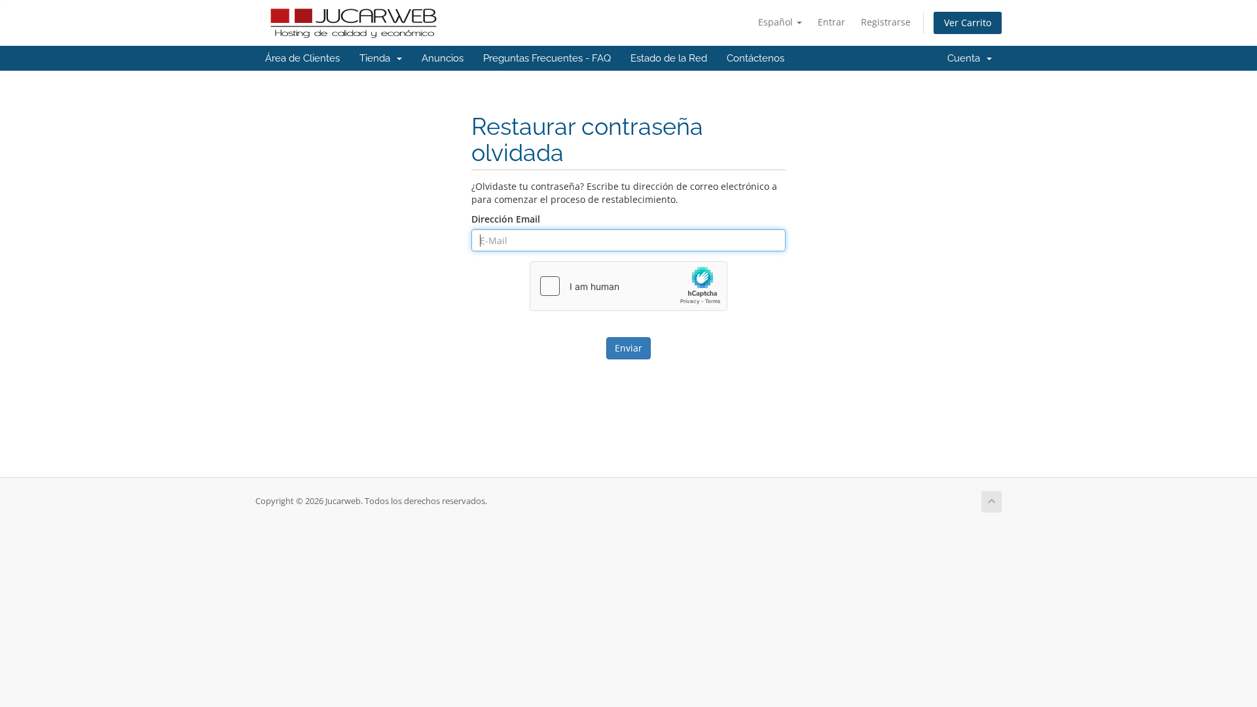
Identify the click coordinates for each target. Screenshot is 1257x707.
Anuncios (443, 58)
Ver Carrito (967, 22)
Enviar (628, 348)
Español (776, 22)
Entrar (831, 22)
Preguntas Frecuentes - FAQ (547, 58)
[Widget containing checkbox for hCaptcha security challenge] (628, 286)
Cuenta (966, 58)
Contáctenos (755, 58)
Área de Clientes (302, 58)
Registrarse (886, 22)
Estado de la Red (668, 58)
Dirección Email (505, 219)
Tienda (377, 58)
